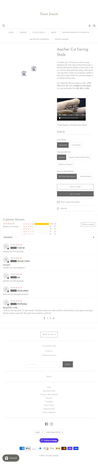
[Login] (89, 25)
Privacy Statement (49, 412)
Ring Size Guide (49, 391)
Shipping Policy (49, 408)
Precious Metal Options (49, 394)
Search (49, 376)
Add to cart (75, 187)
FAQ (49, 387)
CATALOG (23, 32)
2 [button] (47, 318)
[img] (16, 244)
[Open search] (4, 26)
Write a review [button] (88, 224)
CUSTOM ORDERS (62, 39)
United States (53, 432)
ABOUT (53, 32)
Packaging (49, 401)
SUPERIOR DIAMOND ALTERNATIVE (75, 32)
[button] (28, 224)
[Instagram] (51, 424)
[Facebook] (46, 424)
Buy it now (75, 194)
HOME (11, 32)
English (37, 432)
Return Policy (49, 405)
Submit (68, 364)
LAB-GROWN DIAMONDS (39, 39)
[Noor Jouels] (49, 12)
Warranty (49, 398)
